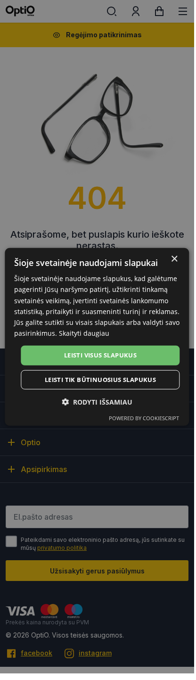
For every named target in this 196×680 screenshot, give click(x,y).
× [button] (174, 259)
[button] (97, 401)
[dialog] (97, 337)
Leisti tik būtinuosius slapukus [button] (100, 379)
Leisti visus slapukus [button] (100, 355)
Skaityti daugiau (84, 333)
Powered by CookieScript (144, 417)
